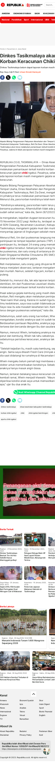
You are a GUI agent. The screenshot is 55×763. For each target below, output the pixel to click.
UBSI (47, 20)
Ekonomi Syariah (22, 13)
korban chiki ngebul (8, 413)
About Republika (7, 731)
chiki (24, 172)
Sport (26, 20)
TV (1, 719)
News (2, 708)
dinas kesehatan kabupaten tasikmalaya (36, 407)
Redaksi (23, 731)
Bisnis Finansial (45, 711)
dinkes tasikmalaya (8, 407)
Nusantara (11, 49)
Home (2, 49)
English (42, 715)
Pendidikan (17, 20)
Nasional (5, 20)
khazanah (48, 13)
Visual (22, 715)
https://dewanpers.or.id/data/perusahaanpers (21, 749)
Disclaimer (4, 735)
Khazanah (4, 704)
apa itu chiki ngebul (8, 419)
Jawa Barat (21, 49)
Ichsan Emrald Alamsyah (30, 72)
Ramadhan (24, 719)
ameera (6, 13)
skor (37, 13)
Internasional (37, 20)
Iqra (21, 704)
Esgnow (3, 715)
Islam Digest (44, 704)
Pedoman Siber (45, 731)
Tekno (22, 711)
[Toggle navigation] (3, 5)
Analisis (23, 708)
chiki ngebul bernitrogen (38, 413)
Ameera (3, 700)
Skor (41, 700)
